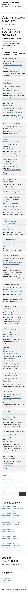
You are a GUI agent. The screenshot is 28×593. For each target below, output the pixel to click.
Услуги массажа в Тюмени (9, 529)
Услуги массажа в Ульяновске (10, 524)
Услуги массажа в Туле (8, 531)
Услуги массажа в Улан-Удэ (10, 527)
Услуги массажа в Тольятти (10, 536)
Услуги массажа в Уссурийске (10, 522)
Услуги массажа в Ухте (8, 517)
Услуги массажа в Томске (11, 484)
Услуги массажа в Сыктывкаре (11, 545)
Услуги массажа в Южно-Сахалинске (12, 508)
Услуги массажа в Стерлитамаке (11, 550)
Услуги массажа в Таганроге (10, 543)
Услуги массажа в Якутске (9, 513)
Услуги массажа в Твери (9, 506)
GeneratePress (16, 591)
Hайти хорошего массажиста (12, 480)
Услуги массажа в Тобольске (12, 482)
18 (11, 475)
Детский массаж (7, 580)
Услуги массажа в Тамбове (10, 541)
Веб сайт (10, 203)
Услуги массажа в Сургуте (9, 547)
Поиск (3, 491)
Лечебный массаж (7, 583)
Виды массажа (6, 578)
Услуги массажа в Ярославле (10, 511)
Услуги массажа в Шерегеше (10, 515)
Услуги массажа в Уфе (8, 520)
